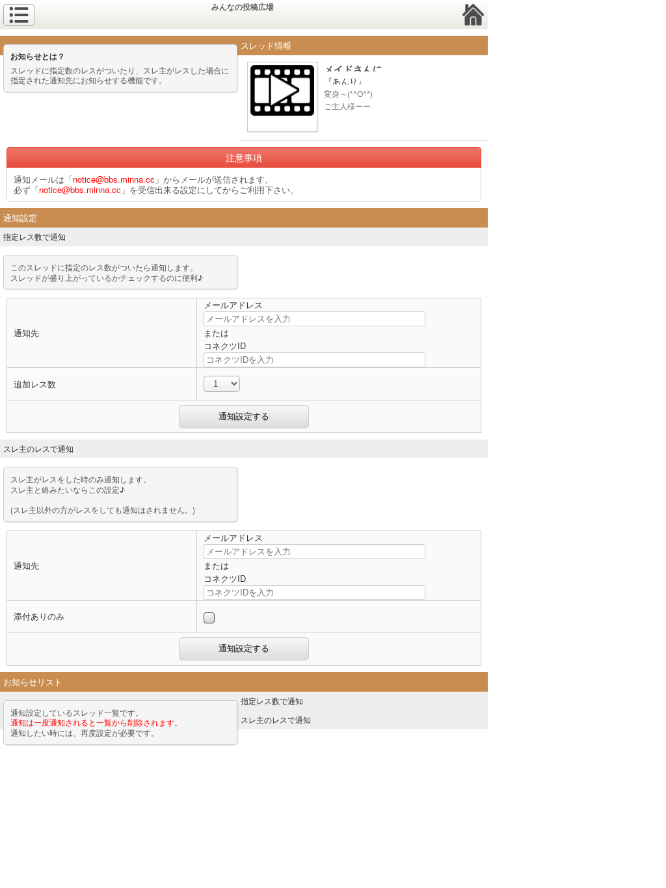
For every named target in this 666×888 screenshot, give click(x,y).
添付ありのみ (39, 616)
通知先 (26, 332)
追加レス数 (35, 384)
